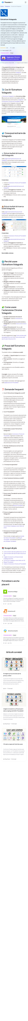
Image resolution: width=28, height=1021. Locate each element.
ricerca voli (19, 323)
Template (7, 6)
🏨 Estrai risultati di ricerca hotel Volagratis (13, 207)
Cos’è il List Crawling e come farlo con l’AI (14, 560)
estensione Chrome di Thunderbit (11, 101)
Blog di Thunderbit (18, 505)
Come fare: (5, 180)
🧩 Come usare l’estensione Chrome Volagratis (12, 310)
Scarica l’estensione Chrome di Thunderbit (15, 564)
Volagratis (18, 72)
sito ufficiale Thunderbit (10, 541)
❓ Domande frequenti (13, 389)
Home (2, 6)
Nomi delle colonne (7, 200)
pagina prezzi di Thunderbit (11, 382)
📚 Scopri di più (9, 548)
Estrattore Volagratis (8, 96)
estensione (18, 318)
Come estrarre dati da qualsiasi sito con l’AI (15, 551)
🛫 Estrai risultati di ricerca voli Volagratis (13, 154)
